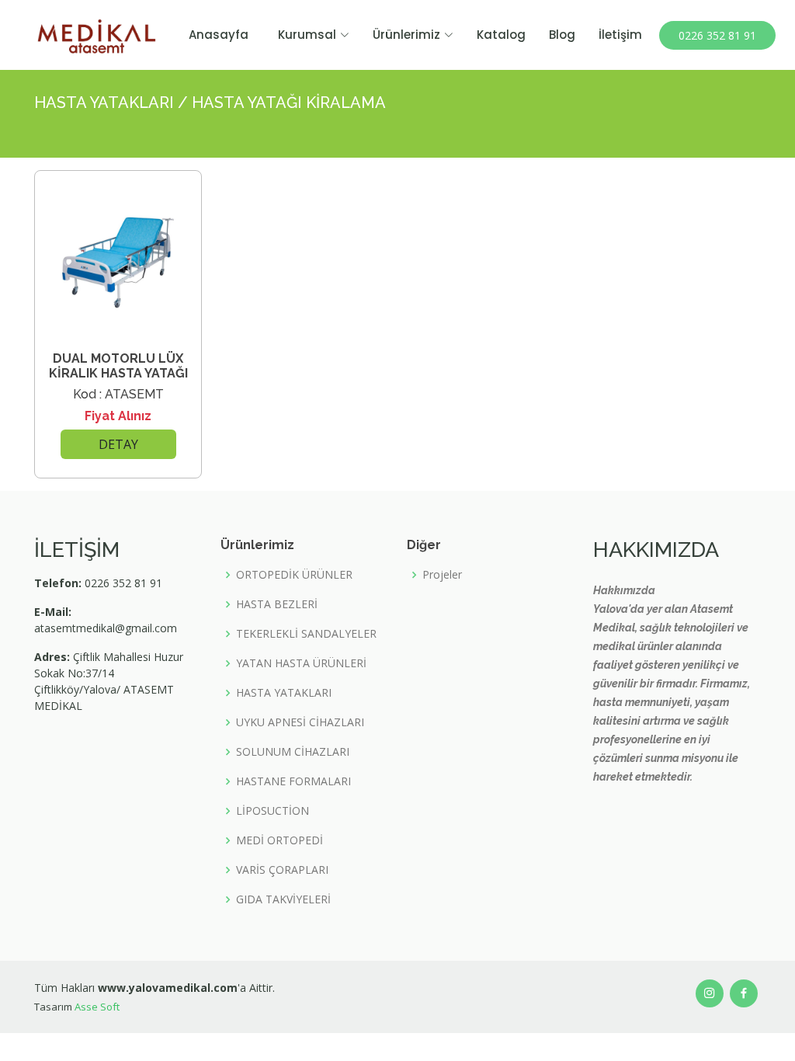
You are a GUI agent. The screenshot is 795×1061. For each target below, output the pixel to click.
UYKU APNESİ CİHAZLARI (300, 722)
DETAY (118, 444)
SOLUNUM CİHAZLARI (292, 751)
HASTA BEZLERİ (277, 604)
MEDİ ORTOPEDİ (279, 840)
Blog (562, 34)
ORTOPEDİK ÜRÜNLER (294, 574)
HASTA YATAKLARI (284, 692)
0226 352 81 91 (717, 35)
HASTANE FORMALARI (293, 781)
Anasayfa (218, 34)
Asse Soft (97, 1007)
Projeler (442, 574)
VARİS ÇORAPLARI (282, 869)
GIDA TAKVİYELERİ (283, 899)
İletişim (620, 34)
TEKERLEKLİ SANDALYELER (306, 633)
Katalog (501, 34)
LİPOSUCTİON (272, 810)
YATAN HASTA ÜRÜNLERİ (301, 663)
